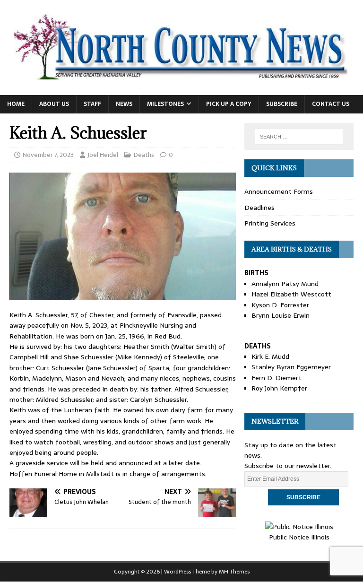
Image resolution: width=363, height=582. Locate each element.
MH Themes (234, 571)
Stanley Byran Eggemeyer (291, 367)
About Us (54, 104)
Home (16, 104)
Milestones (165, 104)
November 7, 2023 (48, 155)
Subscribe (281, 104)
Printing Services (269, 223)
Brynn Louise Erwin (280, 315)
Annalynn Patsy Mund (285, 283)
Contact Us (330, 104)
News (124, 104)
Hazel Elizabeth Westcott (291, 294)
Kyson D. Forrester (280, 305)
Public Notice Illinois (299, 537)
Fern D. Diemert (276, 378)
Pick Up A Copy (228, 104)
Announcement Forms (278, 191)
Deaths (144, 155)
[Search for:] (299, 137)
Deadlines (259, 207)
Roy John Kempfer (279, 388)
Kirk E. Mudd (270, 356)
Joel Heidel (102, 155)
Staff (92, 104)
